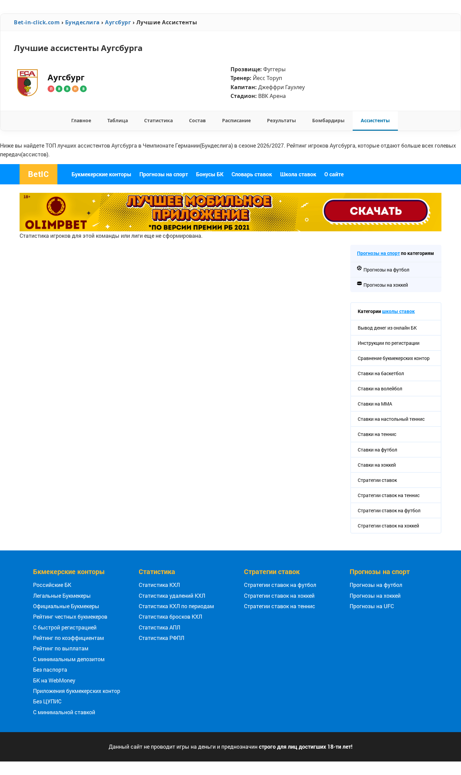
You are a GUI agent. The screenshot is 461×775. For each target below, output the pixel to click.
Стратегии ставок (272, 571)
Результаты (281, 120)
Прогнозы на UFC (372, 606)
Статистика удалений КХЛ (172, 595)
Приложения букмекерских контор (76, 690)
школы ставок (398, 311)
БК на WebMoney (54, 680)
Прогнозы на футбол (376, 584)
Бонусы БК (209, 174)
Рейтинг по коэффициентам (68, 637)
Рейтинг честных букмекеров (70, 616)
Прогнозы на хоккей (375, 595)
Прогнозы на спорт (163, 174)
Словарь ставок (252, 174)
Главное (81, 120)
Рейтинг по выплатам (60, 648)
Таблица (117, 120)
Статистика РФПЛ (161, 637)
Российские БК (52, 584)
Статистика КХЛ (159, 584)
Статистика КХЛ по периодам (176, 606)
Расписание (236, 120)
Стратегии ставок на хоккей (279, 595)
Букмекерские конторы (101, 174)
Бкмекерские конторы (69, 571)
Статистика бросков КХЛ (170, 616)
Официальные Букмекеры (66, 606)
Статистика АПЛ (159, 627)
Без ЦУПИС (47, 701)
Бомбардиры (328, 120)
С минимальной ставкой (64, 712)
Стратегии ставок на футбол (280, 584)
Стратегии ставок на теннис (279, 606)
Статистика (158, 120)
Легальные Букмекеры (62, 595)
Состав (197, 120)
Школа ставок (298, 174)
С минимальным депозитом (69, 659)
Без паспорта (50, 669)
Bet (38, 174)
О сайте (334, 174)
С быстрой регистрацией (65, 627)
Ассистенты (375, 120)
